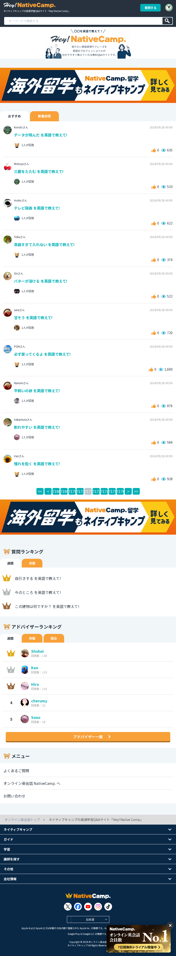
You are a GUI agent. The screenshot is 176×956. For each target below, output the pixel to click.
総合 (54, 638)
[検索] (167, 20)
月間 (32, 563)
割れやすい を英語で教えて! (37, 427)
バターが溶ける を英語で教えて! (40, 281)
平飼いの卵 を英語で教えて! (37, 390)
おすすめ (14, 116)
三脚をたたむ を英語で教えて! (38, 171)
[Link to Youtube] (88, 907)
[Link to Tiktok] (108, 907)
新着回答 (44, 116)
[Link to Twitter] (68, 907)
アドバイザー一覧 (88, 736)
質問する (151, 8)
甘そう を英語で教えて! (33, 317)
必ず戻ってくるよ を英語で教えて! (42, 354)
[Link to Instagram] (98, 907)
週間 (10, 563)
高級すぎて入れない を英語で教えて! (44, 244)
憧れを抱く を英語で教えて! (37, 463)
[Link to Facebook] (78, 907)
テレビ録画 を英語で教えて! (37, 208)
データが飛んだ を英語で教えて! (40, 135)
